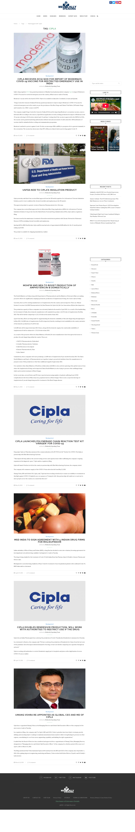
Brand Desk (94, 265)
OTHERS (94, 313)
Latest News (95, 289)
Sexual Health (95, 321)
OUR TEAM (46, 797)
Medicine (94, 297)
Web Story (84, 16)
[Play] (92, 112)
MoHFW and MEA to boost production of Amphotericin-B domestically (49, 286)
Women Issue (95, 333)
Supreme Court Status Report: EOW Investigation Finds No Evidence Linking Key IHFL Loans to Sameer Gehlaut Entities (105, 207)
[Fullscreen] (119, 112)
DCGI (28, 92)
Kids (92, 285)
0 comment (31, 135)
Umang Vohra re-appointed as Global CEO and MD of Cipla (49, 716)
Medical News (95, 293)
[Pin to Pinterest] (82, 135)
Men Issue (94, 301)
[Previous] (91, 138)
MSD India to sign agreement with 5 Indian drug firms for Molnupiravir (49, 540)
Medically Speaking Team (52, 86)
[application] (105, 105)
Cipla (70, 92)
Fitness (93, 277)
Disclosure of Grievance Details (67, 801)
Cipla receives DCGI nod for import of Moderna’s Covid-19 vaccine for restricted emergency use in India (49, 81)
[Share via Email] (84, 135)
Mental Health (95, 305)
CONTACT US (36, 797)
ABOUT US (26, 797)
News (45, 16)
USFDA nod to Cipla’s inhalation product (49, 190)
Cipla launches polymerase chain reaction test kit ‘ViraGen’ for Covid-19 (49, 442)
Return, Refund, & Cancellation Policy (101, 797)
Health (93, 281)
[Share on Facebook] (78, 135)
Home (38, 16)
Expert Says (72, 16)
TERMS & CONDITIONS (80, 797)
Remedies (62, 16)
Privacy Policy (57, 797)
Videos (92, 16)
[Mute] (116, 112)
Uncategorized (49, 76)
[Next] (117, 138)
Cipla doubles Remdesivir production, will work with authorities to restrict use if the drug (49, 628)
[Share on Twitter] (80, 135)
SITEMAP (67, 797)
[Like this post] (76, 135)
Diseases (53, 16)
